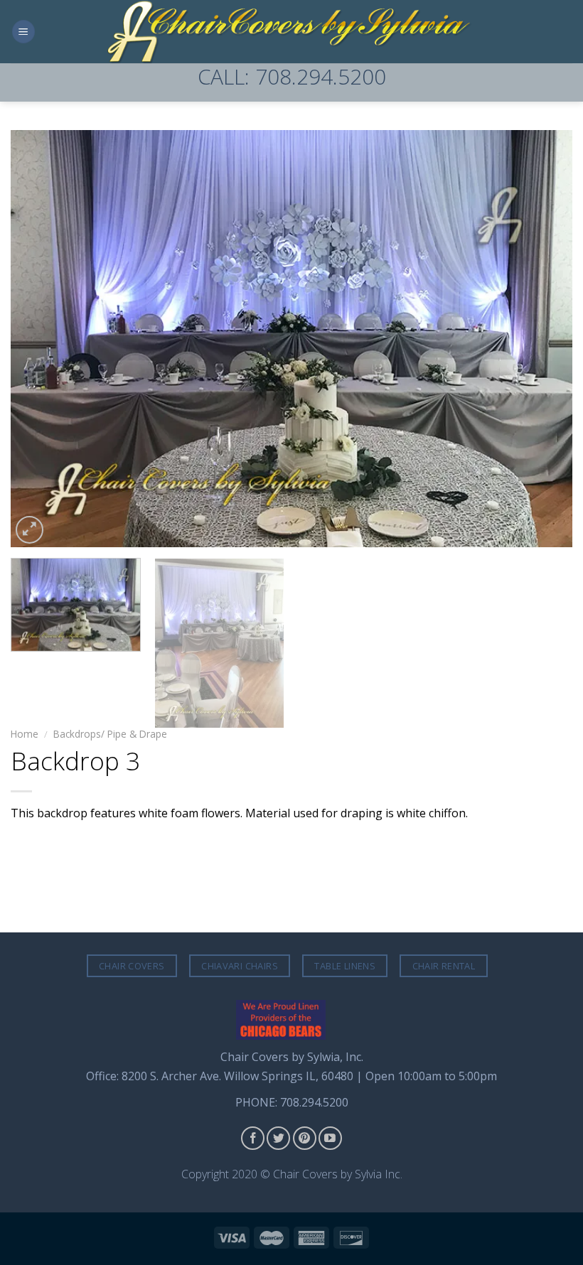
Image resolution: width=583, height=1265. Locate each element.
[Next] (543, 338)
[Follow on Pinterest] (304, 1138)
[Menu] (23, 31)
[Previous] (40, 338)
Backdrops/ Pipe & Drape (110, 734)
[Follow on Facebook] (252, 1138)
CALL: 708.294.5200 (292, 76)
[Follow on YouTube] (330, 1138)
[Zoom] (29, 530)
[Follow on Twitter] (278, 1138)
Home (24, 734)
